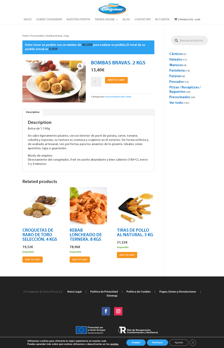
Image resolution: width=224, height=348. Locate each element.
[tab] (32, 112)
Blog (126, 19)
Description (32, 112)
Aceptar (136, 342)
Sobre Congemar (49, 19)
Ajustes (179, 342)
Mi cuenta (162, 19)
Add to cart (116, 80)
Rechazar (157, 342)
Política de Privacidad (104, 291)
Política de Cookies (139, 291)
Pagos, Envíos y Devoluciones (177, 291)
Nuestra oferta (78, 19)
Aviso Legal (74, 291)
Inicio (28, 19)
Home (25, 36)
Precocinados (37, 36)
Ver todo (126, 97)
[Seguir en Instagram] (118, 311)
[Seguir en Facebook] (106, 311)
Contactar (143, 19)
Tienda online (105, 19)
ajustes (114, 344)
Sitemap (112, 295)
